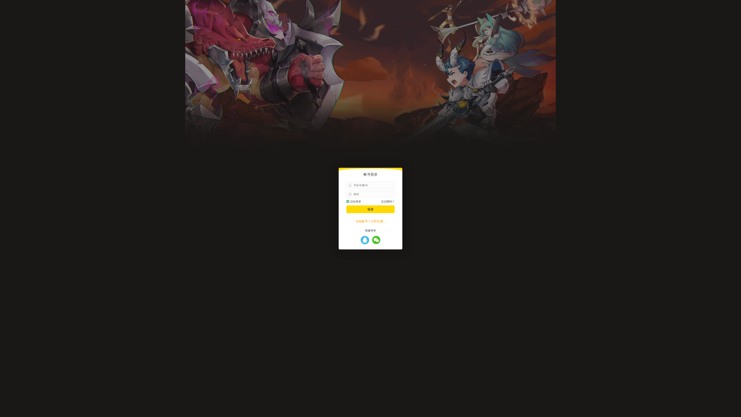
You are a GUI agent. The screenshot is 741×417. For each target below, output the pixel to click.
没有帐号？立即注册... (370, 221)
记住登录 (355, 201)
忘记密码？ (388, 201)
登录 (370, 209)
